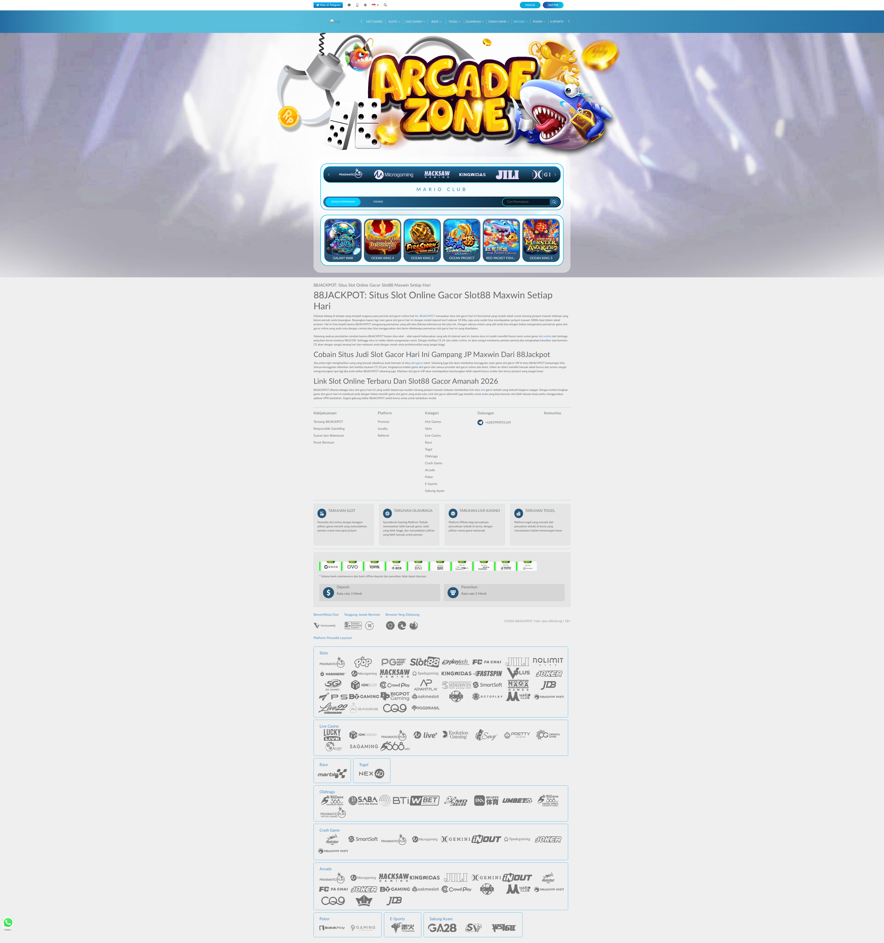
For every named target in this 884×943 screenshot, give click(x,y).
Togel (453, 21)
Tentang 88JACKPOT (328, 422)
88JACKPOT (427, 316)
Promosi (383, 422)
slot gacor (417, 363)
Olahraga (474, 21)
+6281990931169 (498, 422)
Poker (538, 21)
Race (435, 21)
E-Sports (557, 21)
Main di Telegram (330, 5)
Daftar (553, 5)
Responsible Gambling (329, 428)
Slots (393, 21)
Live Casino (414, 21)
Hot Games (374, 21)
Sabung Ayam (435, 491)
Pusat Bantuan (324, 442)
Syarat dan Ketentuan (329, 435)
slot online (545, 336)
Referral (383, 435)
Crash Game (497, 21)
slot (483, 390)
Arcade (519, 21)
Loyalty (383, 428)
